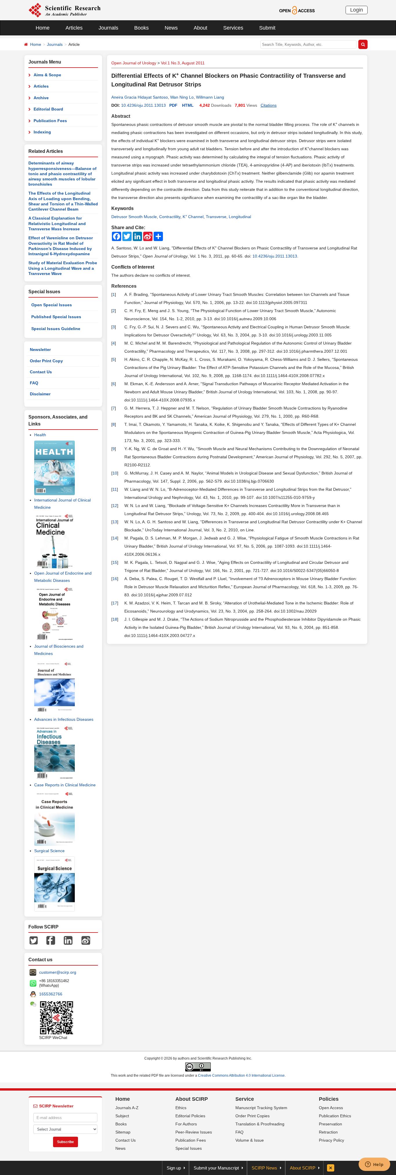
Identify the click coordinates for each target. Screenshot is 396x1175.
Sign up (174, 1167)
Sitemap (122, 1132)
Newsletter (40, 349)
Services (233, 28)
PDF (173, 105)
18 (114, 619)
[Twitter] (34, 940)
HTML (188, 105)
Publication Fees (50, 120)
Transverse (216, 216)
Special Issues (188, 1148)
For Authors (186, 1124)
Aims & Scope (47, 75)
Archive (41, 97)
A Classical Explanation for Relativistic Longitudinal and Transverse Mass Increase (57, 223)
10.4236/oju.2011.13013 (143, 105)
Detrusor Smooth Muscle (134, 216)
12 (114, 505)
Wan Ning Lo (182, 97)
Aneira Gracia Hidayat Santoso (139, 97)
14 (114, 538)
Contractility (169, 216)
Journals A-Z (127, 1107)
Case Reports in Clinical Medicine (65, 785)
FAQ (34, 383)
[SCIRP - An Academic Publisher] (64, 10)
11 (114, 489)
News (171, 28)
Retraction (328, 1132)
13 (114, 521)
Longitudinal (240, 216)
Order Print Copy (46, 361)
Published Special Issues (56, 316)
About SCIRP (191, 1099)
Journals (108, 28)
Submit (267, 28)
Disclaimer (40, 394)
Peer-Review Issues (193, 1132)
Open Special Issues (51, 305)
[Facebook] (50, 940)
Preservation (330, 1124)
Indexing (42, 132)
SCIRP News (264, 1167)
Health (40, 434)
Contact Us (41, 372)
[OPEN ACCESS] (297, 10)
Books (141, 28)
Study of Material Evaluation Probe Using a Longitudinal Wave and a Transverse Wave (62, 268)
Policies (329, 1099)
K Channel (193, 216)
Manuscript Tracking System (261, 1107)
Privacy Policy (331, 1140)
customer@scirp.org (57, 972)
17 (114, 603)
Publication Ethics (335, 1116)
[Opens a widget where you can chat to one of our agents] (374, 1165)
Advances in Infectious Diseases (63, 719)
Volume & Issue (249, 1140)
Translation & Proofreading (259, 1124)
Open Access (331, 1107)
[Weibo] (85, 940)
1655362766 (50, 994)
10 (114, 473)
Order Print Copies (252, 1116)
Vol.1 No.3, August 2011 (183, 63)
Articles (74, 28)
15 (114, 562)
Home (43, 28)
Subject (122, 1116)
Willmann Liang (210, 97)
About (200, 28)
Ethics (180, 1107)
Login (356, 10)
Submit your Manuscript (216, 1167)
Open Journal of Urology (133, 63)
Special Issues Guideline (55, 328)
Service (244, 1099)
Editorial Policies (190, 1116)
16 (114, 578)
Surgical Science (49, 850)
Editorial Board (48, 109)
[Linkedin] (68, 940)
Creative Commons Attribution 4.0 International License (241, 1075)
